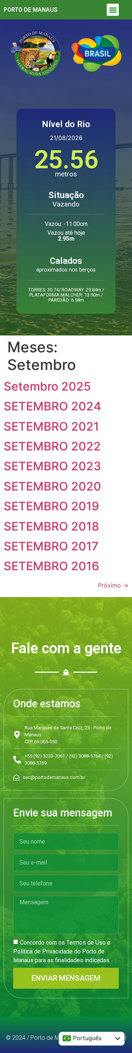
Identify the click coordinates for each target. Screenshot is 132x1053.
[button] (113, 10)
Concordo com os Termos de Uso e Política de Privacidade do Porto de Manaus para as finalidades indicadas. (61, 951)
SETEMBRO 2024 (52, 406)
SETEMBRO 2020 (52, 486)
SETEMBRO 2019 (51, 506)
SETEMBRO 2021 (51, 426)
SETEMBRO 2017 (51, 546)
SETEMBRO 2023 (52, 466)
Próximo (113, 585)
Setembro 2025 (47, 386)
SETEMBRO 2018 (51, 526)
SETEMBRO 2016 (51, 566)
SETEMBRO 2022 (52, 446)
